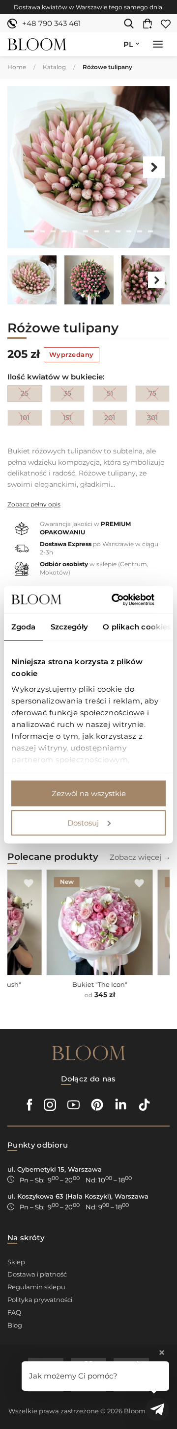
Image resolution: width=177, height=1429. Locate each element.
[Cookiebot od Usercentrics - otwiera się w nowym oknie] (125, 599)
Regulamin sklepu (36, 1287)
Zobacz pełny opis (33, 504)
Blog (14, 1325)
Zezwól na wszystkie (89, 793)
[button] (158, 45)
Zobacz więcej (135, 857)
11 (139, 231)
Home (16, 67)
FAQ (14, 1312)
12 (150, 231)
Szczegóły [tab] (69, 626)
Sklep (16, 1262)
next (154, 167)
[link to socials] (30, 1105)
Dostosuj (83, 822)
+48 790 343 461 (51, 23)
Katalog (54, 67)
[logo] (36, 44)
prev (23, 167)
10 (128, 231)
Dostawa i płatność (37, 1274)
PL (128, 44)
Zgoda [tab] (23, 626)
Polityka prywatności (39, 1300)
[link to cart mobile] (150, 23)
